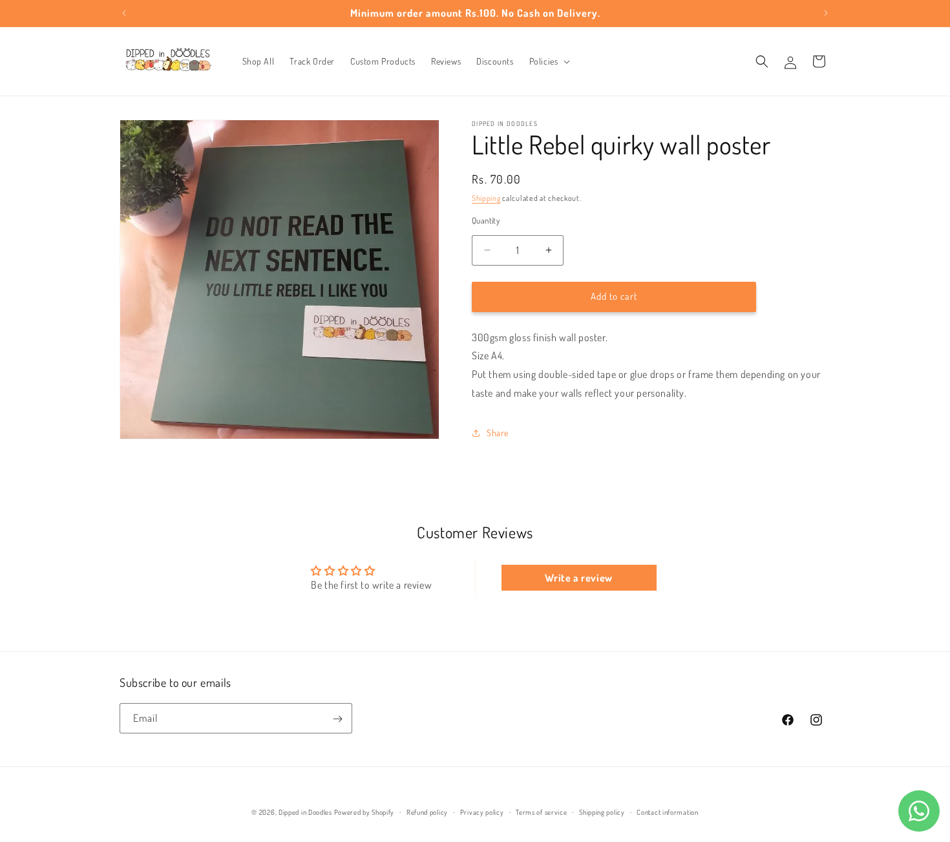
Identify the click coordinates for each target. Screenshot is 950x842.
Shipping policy (602, 812)
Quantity (486, 220)
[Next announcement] (826, 13)
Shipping (486, 198)
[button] (549, 61)
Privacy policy (482, 812)
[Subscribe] (337, 719)
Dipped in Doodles (305, 812)
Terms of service (541, 812)
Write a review (578, 577)
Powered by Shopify (364, 812)
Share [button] (498, 432)
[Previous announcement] (124, 13)
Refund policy (427, 812)
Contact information (667, 812)
